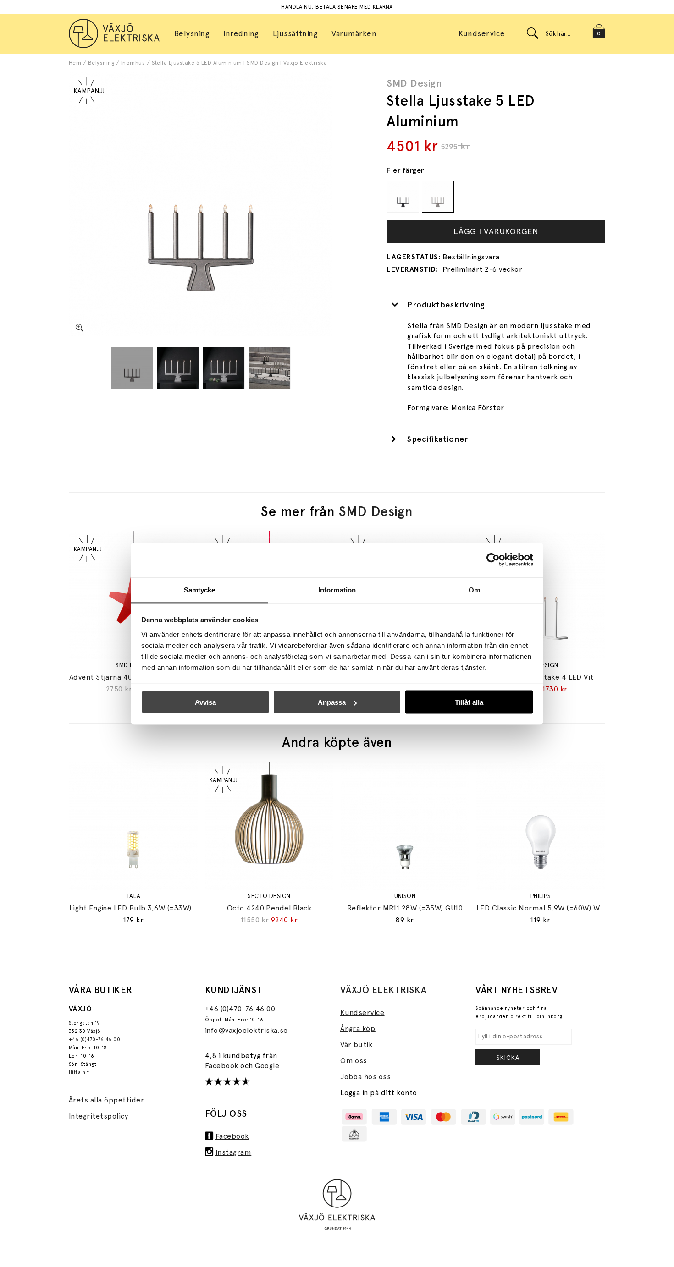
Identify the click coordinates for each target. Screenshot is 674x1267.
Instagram (233, 1152)
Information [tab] (337, 589)
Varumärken (353, 33)
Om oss (353, 1060)
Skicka (508, 1057)
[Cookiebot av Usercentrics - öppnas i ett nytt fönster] (493, 560)
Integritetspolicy (98, 1116)
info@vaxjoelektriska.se (246, 1030)
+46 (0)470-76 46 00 (94, 1039)
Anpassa (332, 702)
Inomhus (133, 63)
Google (267, 1065)
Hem (75, 63)
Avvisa (205, 702)
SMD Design (414, 83)
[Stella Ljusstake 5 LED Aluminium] (132, 368)
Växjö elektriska (383, 989)
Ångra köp (357, 1028)
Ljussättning (295, 33)
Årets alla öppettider (106, 1100)
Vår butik (356, 1044)
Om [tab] (474, 589)
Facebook (222, 1065)
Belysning (101, 63)
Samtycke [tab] (199, 589)
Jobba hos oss (365, 1076)
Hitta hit (79, 1072)
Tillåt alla (469, 702)
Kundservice (482, 33)
